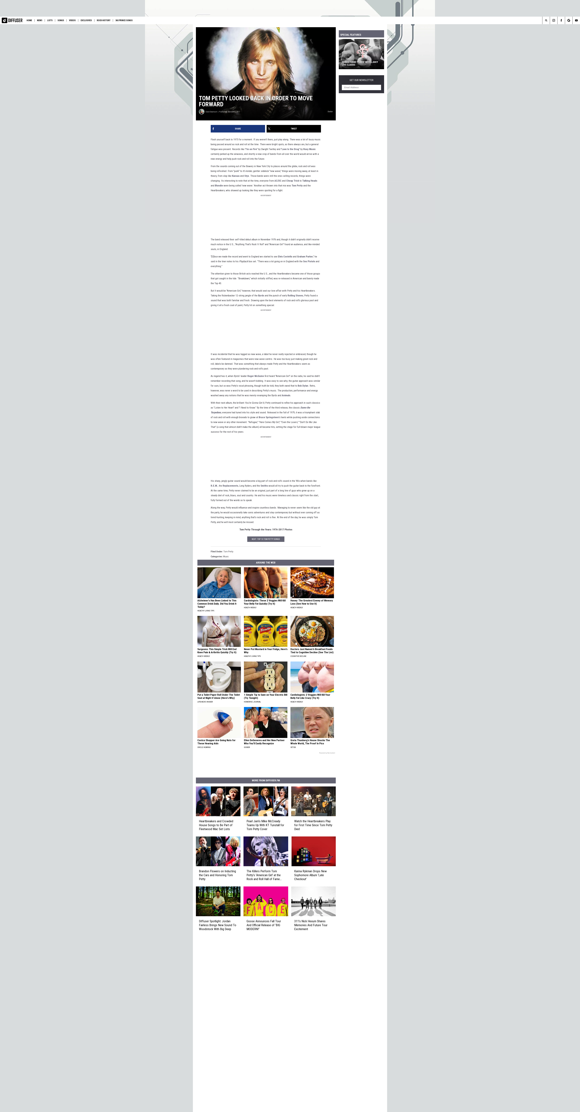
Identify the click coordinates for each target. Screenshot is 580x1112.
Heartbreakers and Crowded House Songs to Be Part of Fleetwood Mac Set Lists (216, 825)
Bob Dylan (303, 385)
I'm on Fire (251, 149)
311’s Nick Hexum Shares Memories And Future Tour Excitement (310, 925)
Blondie (219, 185)
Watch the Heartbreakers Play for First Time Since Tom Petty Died (313, 825)
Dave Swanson (211, 112)
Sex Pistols (309, 261)
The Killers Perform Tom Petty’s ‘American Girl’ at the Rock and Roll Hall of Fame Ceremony (263, 875)
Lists (50, 20)
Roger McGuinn (255, 376)
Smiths (264, 485)
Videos (72, 20)
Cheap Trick (292, 180)
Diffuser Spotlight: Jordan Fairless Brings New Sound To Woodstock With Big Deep (217, 925)
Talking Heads (309, 180)
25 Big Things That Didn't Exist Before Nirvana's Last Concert (359, 63)
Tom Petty (297, 185)
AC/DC (277, 180)
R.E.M (214, 485)
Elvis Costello (285, 256)
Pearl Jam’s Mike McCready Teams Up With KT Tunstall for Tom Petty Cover (265, 825)
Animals (286, 395)
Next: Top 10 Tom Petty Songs (266, 539)
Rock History (103, 20)
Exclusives (86, 20)
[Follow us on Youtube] (576, 20)
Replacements (230, 485)
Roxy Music (309, 149)
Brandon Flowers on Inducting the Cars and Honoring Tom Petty (217, 875)
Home (29, 20)
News (39, 20)
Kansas (236, 175)
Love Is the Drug (290, 149)
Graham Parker (305, 256)
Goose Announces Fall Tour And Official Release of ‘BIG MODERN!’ (263, 925)
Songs (61, 20)
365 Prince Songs (124, 20)
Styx (246, 175)
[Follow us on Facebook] (561, 20)
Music (226, 556)
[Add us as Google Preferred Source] (568, 20)
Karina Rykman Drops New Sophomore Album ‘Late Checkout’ (310, 875)
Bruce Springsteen (269, 417)
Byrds (261, 295)
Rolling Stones (295, 295)
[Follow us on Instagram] (553, 20)
